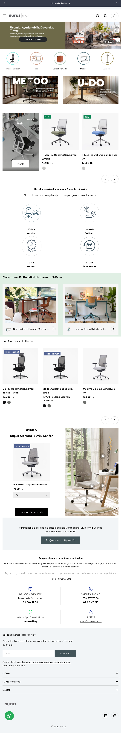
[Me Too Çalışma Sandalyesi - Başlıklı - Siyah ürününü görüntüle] (20, 366)
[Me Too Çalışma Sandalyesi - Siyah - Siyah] (44, 406)
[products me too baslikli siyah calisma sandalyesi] (30, 91)
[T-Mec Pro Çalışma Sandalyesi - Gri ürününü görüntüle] (100, 131)
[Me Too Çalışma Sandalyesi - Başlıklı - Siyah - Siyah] (4, 402)
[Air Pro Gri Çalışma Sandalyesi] (31, 462)
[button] (4, 3)
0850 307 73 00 (66, 3)
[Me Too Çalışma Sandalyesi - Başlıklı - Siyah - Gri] (9, 402)
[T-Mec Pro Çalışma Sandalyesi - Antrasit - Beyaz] (44, 168)
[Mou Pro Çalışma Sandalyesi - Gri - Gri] (84, 402)
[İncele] (53, 328)
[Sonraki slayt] (114, 42)
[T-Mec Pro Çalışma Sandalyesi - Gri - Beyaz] (83, 168)
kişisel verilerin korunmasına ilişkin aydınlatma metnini (44, 662)
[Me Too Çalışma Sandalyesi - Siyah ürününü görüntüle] (60, 366)
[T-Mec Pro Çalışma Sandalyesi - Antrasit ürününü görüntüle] (60, 131)
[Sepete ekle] (74, 120)
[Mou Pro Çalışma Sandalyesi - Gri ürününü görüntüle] (100, 366)
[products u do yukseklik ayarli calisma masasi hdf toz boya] (90, 91)
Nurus (63, 726)
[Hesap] (105, 16)
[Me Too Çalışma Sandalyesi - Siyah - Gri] (49, 406)
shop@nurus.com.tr (91, 621)
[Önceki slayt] (105, 42)
